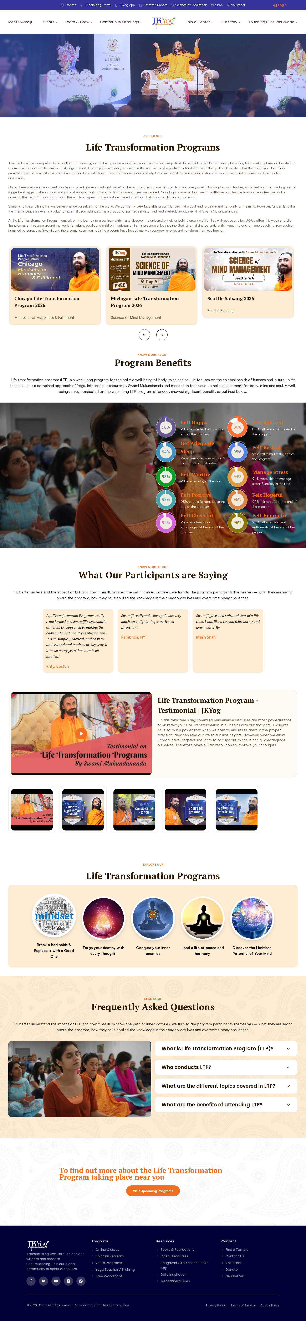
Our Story (229, 22)
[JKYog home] (164, 22)
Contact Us (234, 1256)
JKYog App (127, 5)
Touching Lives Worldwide (271, 22)
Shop (219, 5)
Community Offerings (119, 22)
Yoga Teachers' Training (115, 1269)
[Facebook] (31, 1281)
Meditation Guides (175, 1281)
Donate (70, 5)
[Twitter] (43, 1281)
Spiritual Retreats (110, 1256)
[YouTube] (56, 1281)
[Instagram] (68, 1281)
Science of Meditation (191, 5)
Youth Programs (109, 1262)
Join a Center (198, 22)
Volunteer (238, 5)
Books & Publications (177, 1249)
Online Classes (107, 1249)
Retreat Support (155, 5)
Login (282, 5)
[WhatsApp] (81, 1281)
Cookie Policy (270, 1305)
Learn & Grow (77, 22)
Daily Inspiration (173, 1274)
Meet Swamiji (20, 22)
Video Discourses (174, 1256)
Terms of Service (243, 1305)
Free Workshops (109, 1276)
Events (48, 22)
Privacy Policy (216, 1305)
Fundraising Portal (98, 5)
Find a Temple (237, 1249)
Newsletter (234, 1276)
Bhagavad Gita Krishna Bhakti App (184, 1265)
